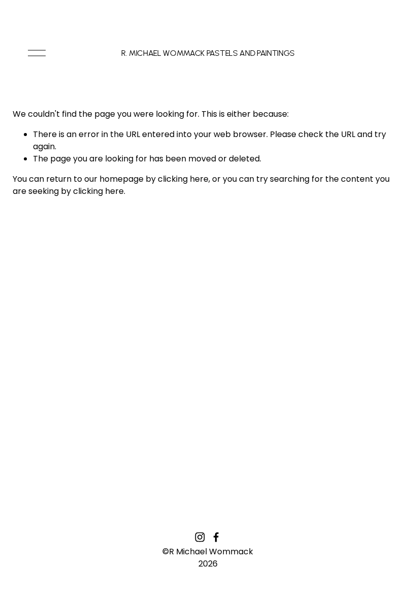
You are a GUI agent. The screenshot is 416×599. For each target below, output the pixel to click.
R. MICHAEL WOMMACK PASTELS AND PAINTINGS (208, 53)
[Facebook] (216, 537)
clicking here (183, 179)
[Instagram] (200, 537)
